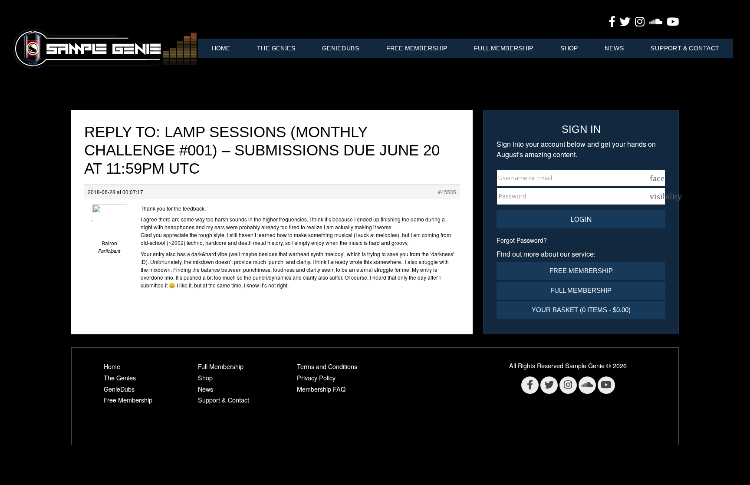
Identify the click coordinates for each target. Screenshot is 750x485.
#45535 (447, 191)
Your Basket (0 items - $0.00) (581, 309)
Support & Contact (685, 48)
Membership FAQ (321, 388)
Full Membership (503, 48)
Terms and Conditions (327, 366)
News (614, 48)
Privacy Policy (316, 377)
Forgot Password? (522, 240)
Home (221, 48)
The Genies (276, 48)
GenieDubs (340, 48)
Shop (569, 48)
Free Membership (416, 48)
